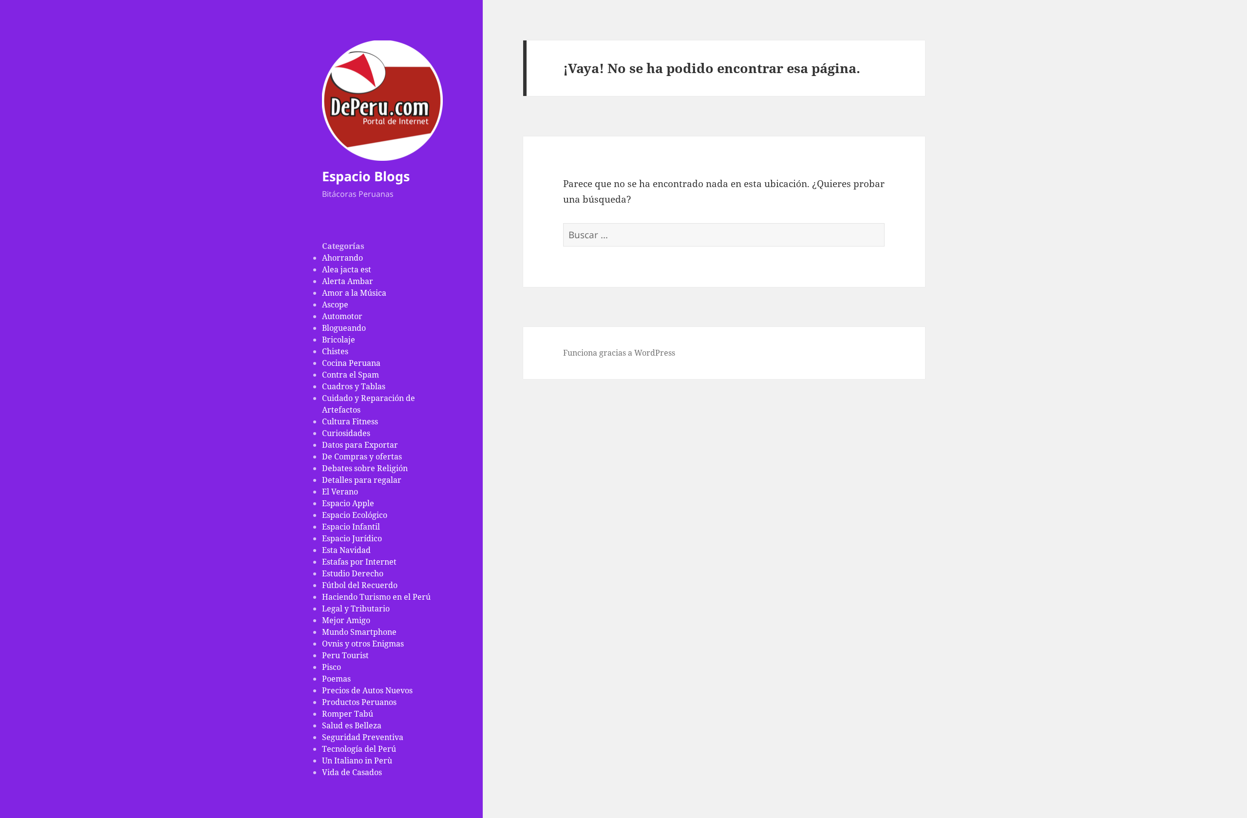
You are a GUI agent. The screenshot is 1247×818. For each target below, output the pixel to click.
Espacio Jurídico (352, 538)
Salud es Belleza (351, 725)
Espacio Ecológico (354, 515)
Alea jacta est (346, 269)
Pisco (331, 667)
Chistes (335, 351)
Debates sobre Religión (365, 468)
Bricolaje (338, 339)
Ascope (335, 304)
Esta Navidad (346, 550)
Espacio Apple (348, 503)
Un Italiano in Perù (357, 760)
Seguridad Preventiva (362, 737)
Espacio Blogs (366, 176)
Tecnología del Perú (359, 748)
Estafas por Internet (359, 561)
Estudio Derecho (352, 573)
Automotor (342, 316)
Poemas (336, 678)
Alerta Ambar (347, 281)
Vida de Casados (352, 772)
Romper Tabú (347, 713)
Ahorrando (342, 257)
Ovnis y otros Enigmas (363, 643)
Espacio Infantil (351, 526)
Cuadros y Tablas (353, 386)
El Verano (340, 491)
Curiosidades (346, 433)
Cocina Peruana (351, 363)
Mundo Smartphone (359, 632)
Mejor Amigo (346, 620)
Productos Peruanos (359, 702)
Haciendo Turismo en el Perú (376, 596)
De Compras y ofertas (362, 456)
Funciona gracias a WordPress (619, 352)
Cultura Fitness (350, 421)
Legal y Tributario (356, 608)
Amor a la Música (354, 292)
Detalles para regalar (361, 480)
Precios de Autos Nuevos (367, 690)
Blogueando (344, 328)
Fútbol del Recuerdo (359, 585)
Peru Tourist (345, 655)
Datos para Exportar (360, 444)
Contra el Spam (350, 374)
